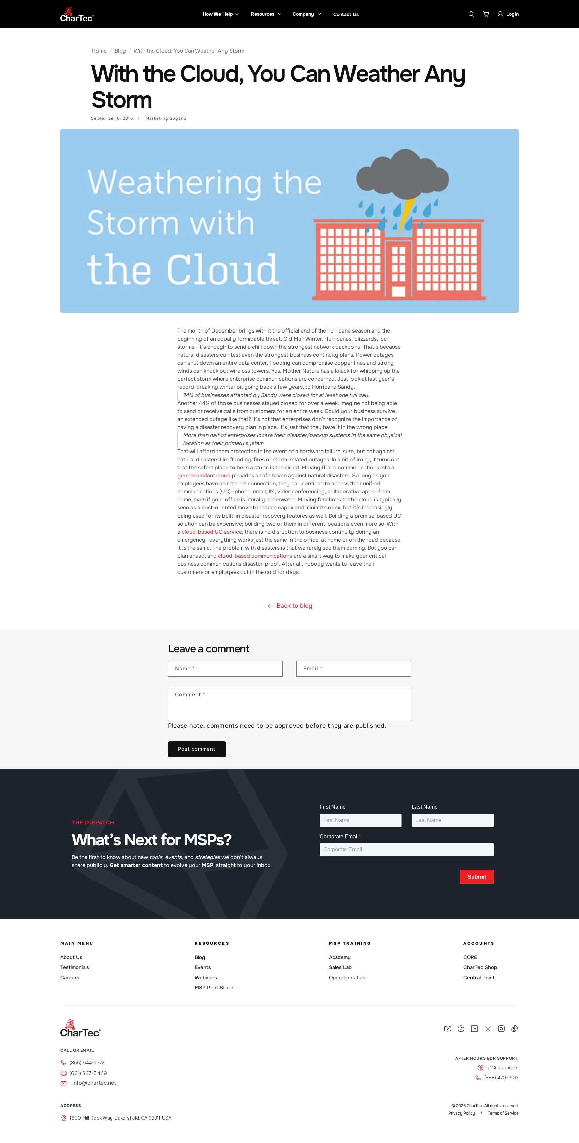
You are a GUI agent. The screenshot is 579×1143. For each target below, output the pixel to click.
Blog (120, 50)
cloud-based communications (255, 555)
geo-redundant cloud (204, 475)
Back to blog (294, 605)
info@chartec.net (94, 1082)
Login (512, 14)
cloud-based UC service (212, 531)
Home (99, 50)
